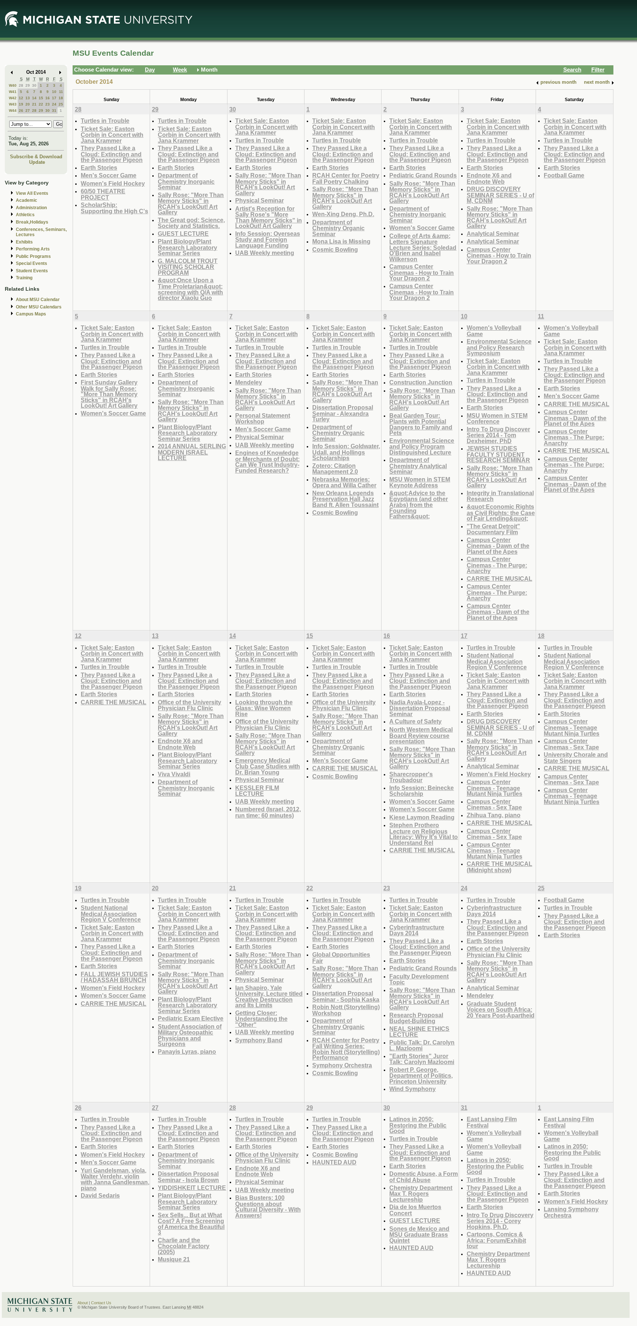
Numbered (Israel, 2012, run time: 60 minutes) (268, 812)
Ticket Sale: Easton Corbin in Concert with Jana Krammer (112, 134)
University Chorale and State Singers (576, 757)
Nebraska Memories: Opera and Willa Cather (344, 482)
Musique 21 (174, 1259)
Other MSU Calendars (39, 307)
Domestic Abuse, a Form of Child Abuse (423, 1176)
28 (21, 85)
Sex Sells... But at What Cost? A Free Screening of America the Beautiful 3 (191, 1224)
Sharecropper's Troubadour (411, 777)
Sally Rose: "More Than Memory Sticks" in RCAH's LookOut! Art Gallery (191, 203)
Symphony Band (258, 1040)
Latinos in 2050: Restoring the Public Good (417, 1125)
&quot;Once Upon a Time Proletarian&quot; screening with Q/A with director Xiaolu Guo (190, 289)
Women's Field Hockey (113, 183)
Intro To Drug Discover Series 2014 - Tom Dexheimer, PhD (498, 435)
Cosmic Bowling (335, 249)
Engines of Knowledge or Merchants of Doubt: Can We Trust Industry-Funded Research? (267, 461)
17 (54, 98)
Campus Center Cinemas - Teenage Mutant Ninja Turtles (494, 787)
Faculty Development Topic (419, 979)
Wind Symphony (412, 1088)
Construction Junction (420, 382)
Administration (31, 207)
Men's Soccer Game (108, 175)
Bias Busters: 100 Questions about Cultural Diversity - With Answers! (268, 1206)
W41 (13, 92)
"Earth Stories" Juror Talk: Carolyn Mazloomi (421, 1059)
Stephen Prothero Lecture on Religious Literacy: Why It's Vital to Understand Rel (423, 834)
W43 (13, 104)
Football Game (564, 175)
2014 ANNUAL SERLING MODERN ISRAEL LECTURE (192, 452)
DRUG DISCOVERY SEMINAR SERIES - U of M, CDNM (500, 195)
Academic (26, 200)
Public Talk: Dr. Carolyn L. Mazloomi (422, 1045)
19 (21, 104)
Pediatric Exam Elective (190, 1018)
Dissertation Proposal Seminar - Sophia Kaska (345, 996)
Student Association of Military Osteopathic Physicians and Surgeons (190, 1035)
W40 (13, 85)
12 (21, 98)
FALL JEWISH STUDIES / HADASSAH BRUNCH (114, 977)
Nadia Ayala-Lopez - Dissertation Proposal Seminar (419, 708)
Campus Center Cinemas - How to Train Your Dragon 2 (421, 272)
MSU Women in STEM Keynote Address (419, 482)
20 (27, 104)
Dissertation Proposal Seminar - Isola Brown (188, 1176)
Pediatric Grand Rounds (423, 175)
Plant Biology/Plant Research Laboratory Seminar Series (187, 247)
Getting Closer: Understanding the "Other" (261, 1018)
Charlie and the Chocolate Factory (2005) (183, 1246)
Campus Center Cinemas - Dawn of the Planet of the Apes (498, 545)
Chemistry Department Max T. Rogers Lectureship (420, 1193)
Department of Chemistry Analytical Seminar (418, 465)
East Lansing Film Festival (492, 1122)
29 (27, 85)
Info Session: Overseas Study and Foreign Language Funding (267, 239)
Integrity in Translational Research (500, 496)
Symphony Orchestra (342, 1065)
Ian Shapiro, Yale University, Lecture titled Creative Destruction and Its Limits (269, 996)
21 (34, 104)
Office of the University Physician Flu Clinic (189, 705)
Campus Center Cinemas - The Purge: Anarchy (497, 565)
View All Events (32, 193)
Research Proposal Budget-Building (416, 1018)
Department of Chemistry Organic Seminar (338, 228)
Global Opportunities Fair (341, 957)
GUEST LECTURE (183, 233)
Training (24, 277)
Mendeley (248, 382)
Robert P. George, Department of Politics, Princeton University (421, 1075)
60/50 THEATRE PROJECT (103, 194)
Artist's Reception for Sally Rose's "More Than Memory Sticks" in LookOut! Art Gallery (268, 217)
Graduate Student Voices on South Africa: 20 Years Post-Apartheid (501, 1009)
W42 (13, 98)
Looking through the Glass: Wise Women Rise (264, 708)
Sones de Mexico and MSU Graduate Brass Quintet (419, 1234)
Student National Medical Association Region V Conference (497, 661)
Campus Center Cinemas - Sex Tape (494, 804)
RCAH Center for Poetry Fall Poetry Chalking (345, 178)
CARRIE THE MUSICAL (499, 578)
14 (34, 98)
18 (61, 98)
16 (47, 98)
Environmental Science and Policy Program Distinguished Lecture (421, 446)
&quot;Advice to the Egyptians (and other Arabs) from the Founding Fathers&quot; (418, 504)
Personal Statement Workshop (262, 418)
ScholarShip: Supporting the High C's (114, 207)
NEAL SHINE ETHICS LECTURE (419, 1031)
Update (37, 162)
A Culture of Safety (415, 721)
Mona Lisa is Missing (341, 241)
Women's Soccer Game (422, 227)
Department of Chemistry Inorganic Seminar (186, 181)
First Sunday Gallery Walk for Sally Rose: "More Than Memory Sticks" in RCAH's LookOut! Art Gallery (109, 394)
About (82, 1303)
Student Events (32, 270)
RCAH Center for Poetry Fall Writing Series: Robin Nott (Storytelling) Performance (346, 1049)
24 (54, 104)
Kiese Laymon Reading (422, 817)
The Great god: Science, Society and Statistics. (191, 223)
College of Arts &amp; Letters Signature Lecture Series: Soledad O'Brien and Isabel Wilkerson (422, 247)
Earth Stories (99, 167)
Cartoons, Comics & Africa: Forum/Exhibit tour (496, 1240)
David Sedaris (100, 1195)
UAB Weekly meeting (264, 252)
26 (21, 110)
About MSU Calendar (38, 299)
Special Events (31, 263)
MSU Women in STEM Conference (497, 418)
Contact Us (101, 1303)
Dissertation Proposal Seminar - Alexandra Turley (342, 413)
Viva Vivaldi (174, 774)
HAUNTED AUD (334, 1162)
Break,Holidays (32, 222)
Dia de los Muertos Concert (415, 1210)
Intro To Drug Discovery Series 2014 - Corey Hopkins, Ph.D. (500, 1221)
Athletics (25, 214)
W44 (13, 110)
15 (41, 98)
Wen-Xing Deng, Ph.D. (343, 214)
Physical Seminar (259, 200)
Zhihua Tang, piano (494, 815)
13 (27, 98)
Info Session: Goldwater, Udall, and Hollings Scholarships (346, 452)
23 (47, 104)
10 (54, 92)
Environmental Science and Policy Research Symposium (499, 347)
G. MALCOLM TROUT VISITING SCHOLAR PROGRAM (187, 267)
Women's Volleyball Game (494, 330)
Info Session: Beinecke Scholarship (421, 790)
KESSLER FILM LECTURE (257, 790)
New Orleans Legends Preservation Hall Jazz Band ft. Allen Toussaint (345, 499)
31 (54, 110)
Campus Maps (31, 314)
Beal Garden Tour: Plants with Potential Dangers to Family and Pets (420, 424)
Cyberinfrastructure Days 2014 (416, 930)
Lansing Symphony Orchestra (571, 1212)
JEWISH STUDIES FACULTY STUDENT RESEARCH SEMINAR (498, 454)
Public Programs (33, 256)
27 (27, 110)
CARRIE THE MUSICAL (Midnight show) (499, 866)
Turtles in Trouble (105, 120)
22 (41, 104)
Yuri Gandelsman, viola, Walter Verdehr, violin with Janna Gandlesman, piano (115, 1179)
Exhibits (24, 242)
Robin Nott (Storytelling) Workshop (346, 1010)
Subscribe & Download (36, 156)
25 (61, 104)
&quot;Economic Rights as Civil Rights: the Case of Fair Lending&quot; (501, 512)
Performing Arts (33, 249)
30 (34, 85)
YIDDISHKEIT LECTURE (192, 1187)
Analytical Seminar (493, 233)
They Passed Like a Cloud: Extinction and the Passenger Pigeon (112, 154)
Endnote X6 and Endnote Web (489, 178)
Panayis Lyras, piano (187, 1051)
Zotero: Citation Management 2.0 (335, 468)
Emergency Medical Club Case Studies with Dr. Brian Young (267, 766)
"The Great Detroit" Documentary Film (493, 529)
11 (61, 92)
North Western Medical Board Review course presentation (421, 735)
